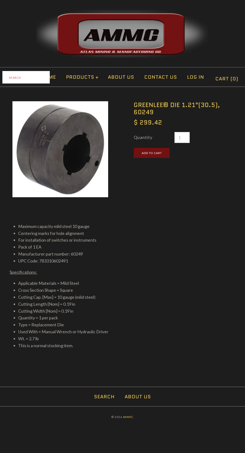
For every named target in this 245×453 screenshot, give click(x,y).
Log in (195, 77)
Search (104, 396)
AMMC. (128, 417)
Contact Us (160, 77)
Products (82, 77)
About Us (121, 77)
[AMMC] (122, 13)
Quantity (143, 137)
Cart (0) (226, 78)
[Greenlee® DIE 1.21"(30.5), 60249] (60, 104)
